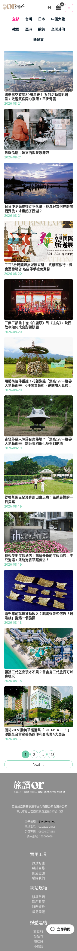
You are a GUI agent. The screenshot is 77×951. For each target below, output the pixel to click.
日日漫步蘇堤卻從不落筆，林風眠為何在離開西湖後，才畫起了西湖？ (39, 209)
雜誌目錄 (38, 868)
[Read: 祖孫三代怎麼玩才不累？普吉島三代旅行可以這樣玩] (38, 648)
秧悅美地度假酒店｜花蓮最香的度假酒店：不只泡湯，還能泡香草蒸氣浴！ (39, 558)
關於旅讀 (38, 873)
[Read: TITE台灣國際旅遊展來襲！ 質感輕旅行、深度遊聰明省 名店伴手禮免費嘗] (38, 241)
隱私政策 (38, 902)
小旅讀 (38, 946)
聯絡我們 (38, 878)
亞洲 (28, 29)
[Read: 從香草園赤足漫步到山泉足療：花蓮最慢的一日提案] (38, 473)
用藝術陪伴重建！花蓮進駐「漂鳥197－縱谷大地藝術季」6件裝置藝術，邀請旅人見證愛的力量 (38, 385)
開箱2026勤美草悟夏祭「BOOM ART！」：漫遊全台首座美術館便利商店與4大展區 (39, 732)
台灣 (28, 18)
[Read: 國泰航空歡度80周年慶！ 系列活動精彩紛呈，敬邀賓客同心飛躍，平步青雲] (38, 71)
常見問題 (38, 912)
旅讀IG (38, 941)
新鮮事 (38, 39)
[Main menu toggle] (69, 8)
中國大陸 (58, 18)
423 (51, 754)
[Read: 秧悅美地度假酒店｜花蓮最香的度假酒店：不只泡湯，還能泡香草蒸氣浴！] (38, 532)
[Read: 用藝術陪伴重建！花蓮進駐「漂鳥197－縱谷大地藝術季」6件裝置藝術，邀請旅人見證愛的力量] (38, 357)
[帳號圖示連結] (49, 7)
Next (38, 764)
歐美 (41, 29)
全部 (15, 18)
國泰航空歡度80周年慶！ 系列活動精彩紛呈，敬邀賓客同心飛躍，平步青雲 (36, 97)
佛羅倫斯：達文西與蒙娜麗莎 (27, 153)
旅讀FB (38, 931)
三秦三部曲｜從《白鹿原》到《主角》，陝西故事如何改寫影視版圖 (38, 325)
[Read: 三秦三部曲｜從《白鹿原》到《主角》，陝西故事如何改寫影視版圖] (38, 299)
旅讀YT (38, 936)
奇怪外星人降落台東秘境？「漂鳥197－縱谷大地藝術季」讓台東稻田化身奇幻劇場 (38, 441)
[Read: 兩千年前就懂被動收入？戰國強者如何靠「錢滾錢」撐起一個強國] (38, 590)
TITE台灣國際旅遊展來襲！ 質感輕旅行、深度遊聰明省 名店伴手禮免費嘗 (39, 267)
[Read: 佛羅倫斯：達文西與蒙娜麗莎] (38, 129)
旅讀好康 (38, 863)
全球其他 (58, 29)
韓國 (15, 29)
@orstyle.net (46, 821)
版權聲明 (38, 897)
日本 (41, 18)
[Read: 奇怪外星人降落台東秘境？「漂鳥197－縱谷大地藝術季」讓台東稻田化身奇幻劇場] (38, 415)
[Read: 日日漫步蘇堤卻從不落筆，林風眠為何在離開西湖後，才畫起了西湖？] (38, 183)
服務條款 (38, 906)
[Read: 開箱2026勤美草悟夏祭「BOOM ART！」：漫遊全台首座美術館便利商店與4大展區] (38, 706)
